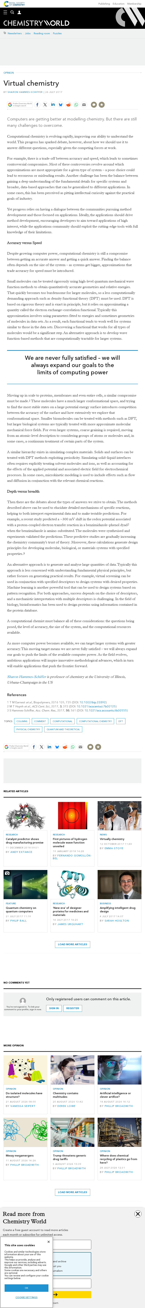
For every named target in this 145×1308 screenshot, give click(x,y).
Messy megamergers (19, 1155)
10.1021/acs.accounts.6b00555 (106, 710)
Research (12, 834)
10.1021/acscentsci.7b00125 (96, 706)
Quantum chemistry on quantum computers (21, 909)
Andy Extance (21, 852)
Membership (134, 3)
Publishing (104, 3)
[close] (137, 96)
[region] (26, 1272)
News (103, 834)
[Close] (49, 1242)
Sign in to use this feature (120, 96)
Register (72, 1008)
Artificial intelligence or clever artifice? (115, 1095)
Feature (11, 903)
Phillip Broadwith (119, 1106)
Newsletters (15, 33)
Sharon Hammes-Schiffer (25, 92)
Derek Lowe (66, 1106)
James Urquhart (70, 924)
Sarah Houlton (117, 920)
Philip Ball (18, 920)
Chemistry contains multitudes (65, 1095)
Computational (62, 721)
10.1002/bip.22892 (93, 702)
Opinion (9, 72)
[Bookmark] (101, 105)
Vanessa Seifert (22, 1106)
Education (118, 3)
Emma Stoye (114, 848)
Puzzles (57, 33)
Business (105, 903)
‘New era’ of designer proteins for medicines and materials (70, 911)
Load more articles (72, 944)
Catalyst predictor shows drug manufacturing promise (25, 840)
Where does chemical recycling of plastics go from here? (118, 1159)
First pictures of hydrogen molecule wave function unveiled (70, 842)
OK (26, 1288)
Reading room (42, 33)
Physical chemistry (28, 729)
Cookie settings (27, 1297)
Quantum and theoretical (63, 729)
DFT (120, 721)
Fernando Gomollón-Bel (72, 857)
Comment (40, 721)
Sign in (54, 1008)
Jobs (28, 33)
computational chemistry (95, 721)
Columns (21, 721)
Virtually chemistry (112, 839)
